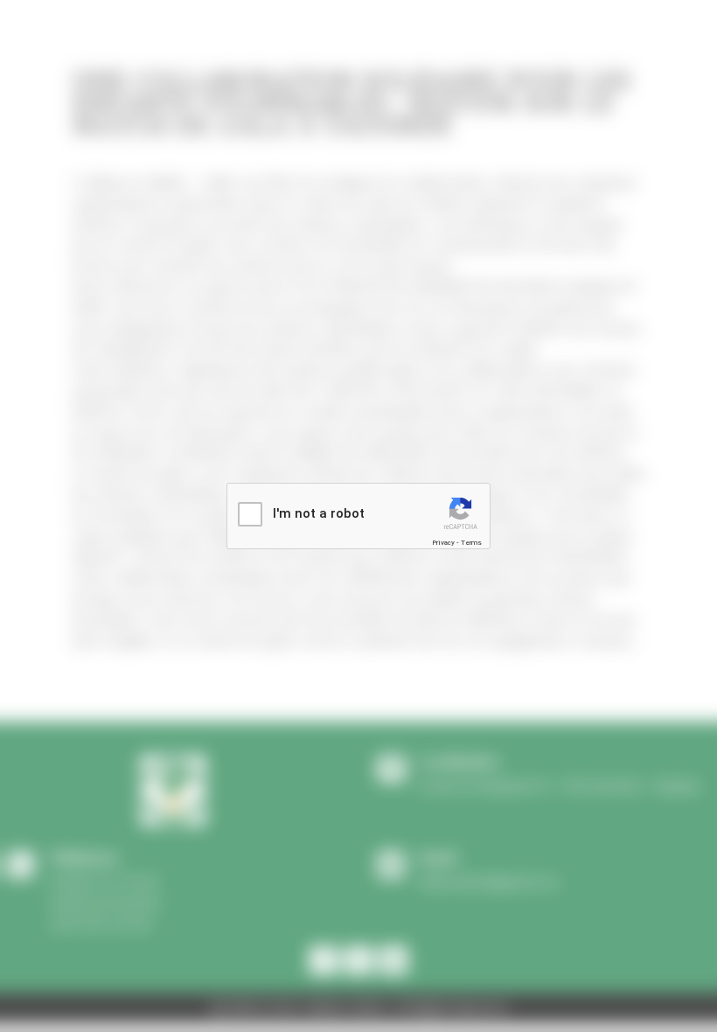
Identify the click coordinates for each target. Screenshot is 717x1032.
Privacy (443, 543)
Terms (471, 543)
